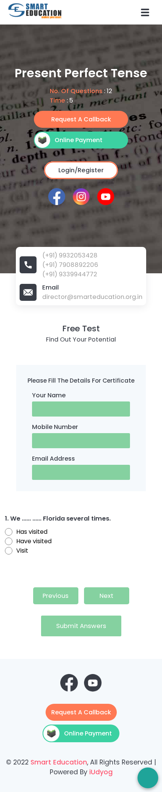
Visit (22, 550)
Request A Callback (81, 119)
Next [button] (106, 595)
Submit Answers (81, 626)
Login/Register (81, 170)
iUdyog (101, 772)
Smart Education (59, 762)
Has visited (31, 531)
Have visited (34, 541)
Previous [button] (56, 595)
